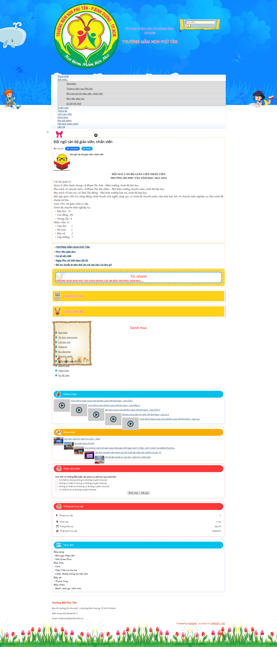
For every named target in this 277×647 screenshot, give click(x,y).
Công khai (63, 117)
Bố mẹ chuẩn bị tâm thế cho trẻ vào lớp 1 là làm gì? (84, 264)
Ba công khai (64, 352)
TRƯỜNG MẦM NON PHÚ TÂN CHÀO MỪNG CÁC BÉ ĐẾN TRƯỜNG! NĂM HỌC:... (99, 280)
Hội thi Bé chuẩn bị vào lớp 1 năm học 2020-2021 (128, 457)
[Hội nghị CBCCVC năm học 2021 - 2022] (58, 441)
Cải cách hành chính (68, 123)
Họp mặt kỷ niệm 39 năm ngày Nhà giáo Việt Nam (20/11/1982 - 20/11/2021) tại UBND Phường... (129, 447)
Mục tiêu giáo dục (75, 98)
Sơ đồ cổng (63, 375)
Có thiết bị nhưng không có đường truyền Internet (83, 480)
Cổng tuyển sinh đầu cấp (69, 361)
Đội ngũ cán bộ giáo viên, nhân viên (85, 93)
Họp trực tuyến (65, 356)
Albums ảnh (63, 366)
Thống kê (62, 110)
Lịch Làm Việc (65, 114)
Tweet (88, 148)
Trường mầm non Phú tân (80, 88)
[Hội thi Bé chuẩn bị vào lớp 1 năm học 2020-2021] (99, 460)
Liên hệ (61, 126)
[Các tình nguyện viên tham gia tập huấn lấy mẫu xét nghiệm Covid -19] (89, 455)
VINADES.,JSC (217, 623)
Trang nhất (63, 76)
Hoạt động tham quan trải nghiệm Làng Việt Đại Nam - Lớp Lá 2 (169, 419)
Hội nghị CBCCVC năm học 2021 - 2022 (82, 438)
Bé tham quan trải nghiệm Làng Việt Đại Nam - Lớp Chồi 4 (132, 409)
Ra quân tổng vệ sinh (84, 443)
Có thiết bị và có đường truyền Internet (77, 489)
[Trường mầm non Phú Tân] (86, 67)
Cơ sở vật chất (74, 103)
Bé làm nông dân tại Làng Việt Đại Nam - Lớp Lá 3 (145, 414)
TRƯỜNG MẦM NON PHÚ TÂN (73, 247)
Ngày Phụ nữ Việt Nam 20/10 (72, 260)
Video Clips (63, 370)
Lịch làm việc (64, 342)
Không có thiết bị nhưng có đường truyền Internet (83, 483)
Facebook (74, 148)
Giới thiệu (63, 79)
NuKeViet (192, 623)
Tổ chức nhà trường (67, 337)
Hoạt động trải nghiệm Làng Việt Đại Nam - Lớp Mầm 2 (114, 405)
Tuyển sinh (63, 107)
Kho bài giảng (64, 120)
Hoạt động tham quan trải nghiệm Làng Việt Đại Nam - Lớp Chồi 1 (102, 400)
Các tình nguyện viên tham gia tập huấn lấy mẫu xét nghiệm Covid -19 (128, 452)
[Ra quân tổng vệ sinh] (69, 446)
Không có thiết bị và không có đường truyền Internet (84, 486)
